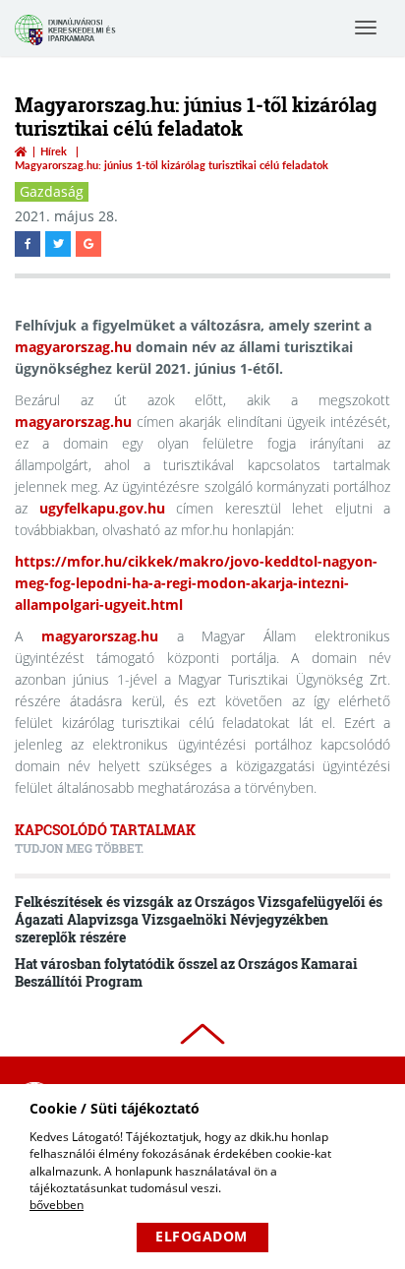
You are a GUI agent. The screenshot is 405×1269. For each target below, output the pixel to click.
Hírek (53, 151)
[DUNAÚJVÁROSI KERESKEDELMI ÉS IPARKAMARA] (68, 43)
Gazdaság (52, 191)
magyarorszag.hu (73, 346)
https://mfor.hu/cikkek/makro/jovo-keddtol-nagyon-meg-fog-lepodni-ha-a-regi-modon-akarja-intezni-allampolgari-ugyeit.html (196, 583)
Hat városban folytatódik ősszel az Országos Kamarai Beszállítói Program (186, 972)
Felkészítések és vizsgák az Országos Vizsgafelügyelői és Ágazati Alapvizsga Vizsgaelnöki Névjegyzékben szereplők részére (198, 919)
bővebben (56, 1204)
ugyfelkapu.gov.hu (102, 508)
